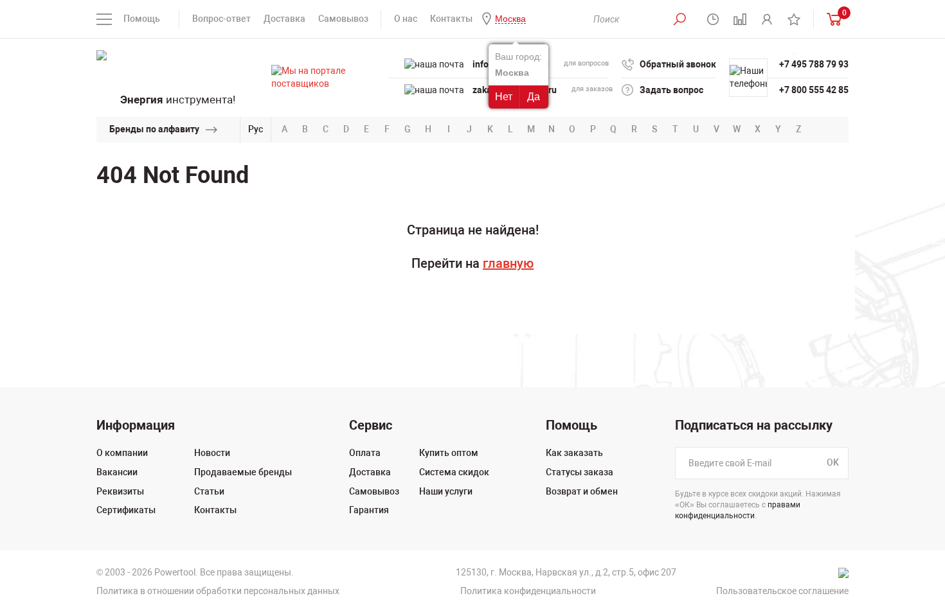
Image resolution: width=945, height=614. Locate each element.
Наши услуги (446, 491)
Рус (255, 129)
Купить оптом (448, 453)
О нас (405, 18)
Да (533, 96)
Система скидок (454, 472)
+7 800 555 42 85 (814, 90)
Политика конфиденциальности (528, 591)
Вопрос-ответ (221, 18)
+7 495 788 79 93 (814, 64)
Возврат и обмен (582, 491)
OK (833, 463)
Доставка (284, 18)
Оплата (365, 453)
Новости (212, 453)
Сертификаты (126, 510)
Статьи (209, 491)
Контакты (451, 18)
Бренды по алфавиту (154, 129)
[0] (831, 19)
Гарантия (369, 510)
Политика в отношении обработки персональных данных (217, 591)
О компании (122, 453)
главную (508, 263)
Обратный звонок (678, 64)
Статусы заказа (579, 472)
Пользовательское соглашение (782, 591)
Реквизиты (120, 491)
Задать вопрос (671, 90)
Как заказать (574, 453)
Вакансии (117, 472)
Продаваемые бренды (243, 472)
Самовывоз (343, 18)
